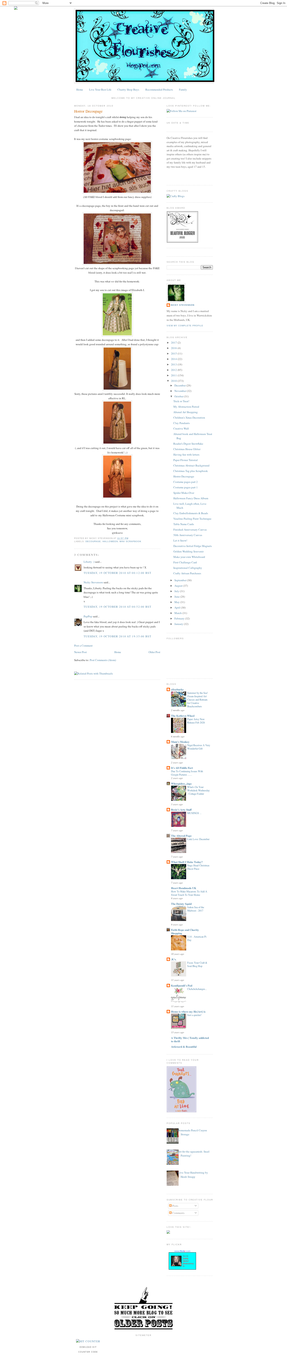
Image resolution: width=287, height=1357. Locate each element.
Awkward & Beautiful (184, 1047)
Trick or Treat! (181, 401)
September (180, 580)
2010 (174, 381)
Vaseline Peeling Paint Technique (192, 518)
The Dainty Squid (181, 904)
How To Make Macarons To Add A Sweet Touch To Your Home (189, 893)
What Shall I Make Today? (187, 862)
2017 (174, 342)
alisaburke (177, 689)
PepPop (88, 616)
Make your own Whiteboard (189, 557)
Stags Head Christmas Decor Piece (198, 867)
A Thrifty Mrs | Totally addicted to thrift (190, 1039)
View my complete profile (185, 325)
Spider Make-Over (183, 493)
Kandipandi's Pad (181, 985)
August (178, 586)
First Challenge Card (185, 562)
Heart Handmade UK (183, 888)
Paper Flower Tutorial (185, 460)
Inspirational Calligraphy (187, 568)
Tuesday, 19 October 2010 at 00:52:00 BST (117, 607)
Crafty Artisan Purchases (187, 573)
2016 (174, 348)
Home (79, 89)
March (178, 613)
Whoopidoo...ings (181, 783)
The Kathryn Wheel (183, 716)
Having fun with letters (186, 454)
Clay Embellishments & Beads (190, 513)
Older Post (154, 652)
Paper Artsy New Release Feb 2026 (196, 720)
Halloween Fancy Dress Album (190, 498)
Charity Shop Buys (128, 89)
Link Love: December (198, 839)
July (176, 591)
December (180, 385)
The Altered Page (181, 836)
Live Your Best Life (100, 89)
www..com (182, 1251)
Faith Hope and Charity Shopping (185, 931)
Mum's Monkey (180, 742)
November (180, 391)
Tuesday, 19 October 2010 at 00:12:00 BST (117, 573)
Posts (175, 1206)
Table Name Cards (183, 524)
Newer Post (80, 652)
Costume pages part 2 (185, 482)
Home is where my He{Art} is (188, 1011)
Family (183, 89)
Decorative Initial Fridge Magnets (192, 546)
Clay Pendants (181, 423)
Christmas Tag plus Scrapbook (190, 471)
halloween (110, 541)
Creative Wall (181, 428)
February (179, 618)
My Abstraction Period (186, 406)
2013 (174, 364)
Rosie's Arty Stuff (181, 810)
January (178, 624)
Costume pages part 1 (185, 487)
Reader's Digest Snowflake (188, 443)
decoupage (93, 541)
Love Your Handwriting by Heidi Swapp (193, 1175)
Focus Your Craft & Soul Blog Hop (197, 964)
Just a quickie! (194, 1015)
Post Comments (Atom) (103, 660)
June (177, 596)
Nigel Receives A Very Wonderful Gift (198, 746)
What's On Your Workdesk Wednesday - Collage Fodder (198, 790)
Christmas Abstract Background (191, 465)
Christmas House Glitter (186, 449)
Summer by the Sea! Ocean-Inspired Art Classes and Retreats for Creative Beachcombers (197, 699)
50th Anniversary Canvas (187, 535)
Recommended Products (159, 89)
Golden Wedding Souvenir (188, 551)
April (177, 607)
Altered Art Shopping (185, 412)
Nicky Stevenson (93, 582)
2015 (174, 353)
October (178, 396)
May (177, 602)
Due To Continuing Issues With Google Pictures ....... (187, 772)
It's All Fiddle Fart (182, 768)
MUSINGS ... (194, 813)
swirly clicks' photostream (188, 1262)
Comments (178, 1213)
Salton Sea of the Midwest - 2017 (195, 908)
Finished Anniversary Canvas (190, 529)
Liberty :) (89, 562)
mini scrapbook (130, 541)
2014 (174, 359)
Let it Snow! (180, 540)
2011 (174, 375)
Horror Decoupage (88, 111)
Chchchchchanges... (197, 989)
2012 (174, 370)
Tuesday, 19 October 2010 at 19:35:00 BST (117, 636)
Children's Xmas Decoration (189, 417)
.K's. (173, 959)
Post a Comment (83, 645)
